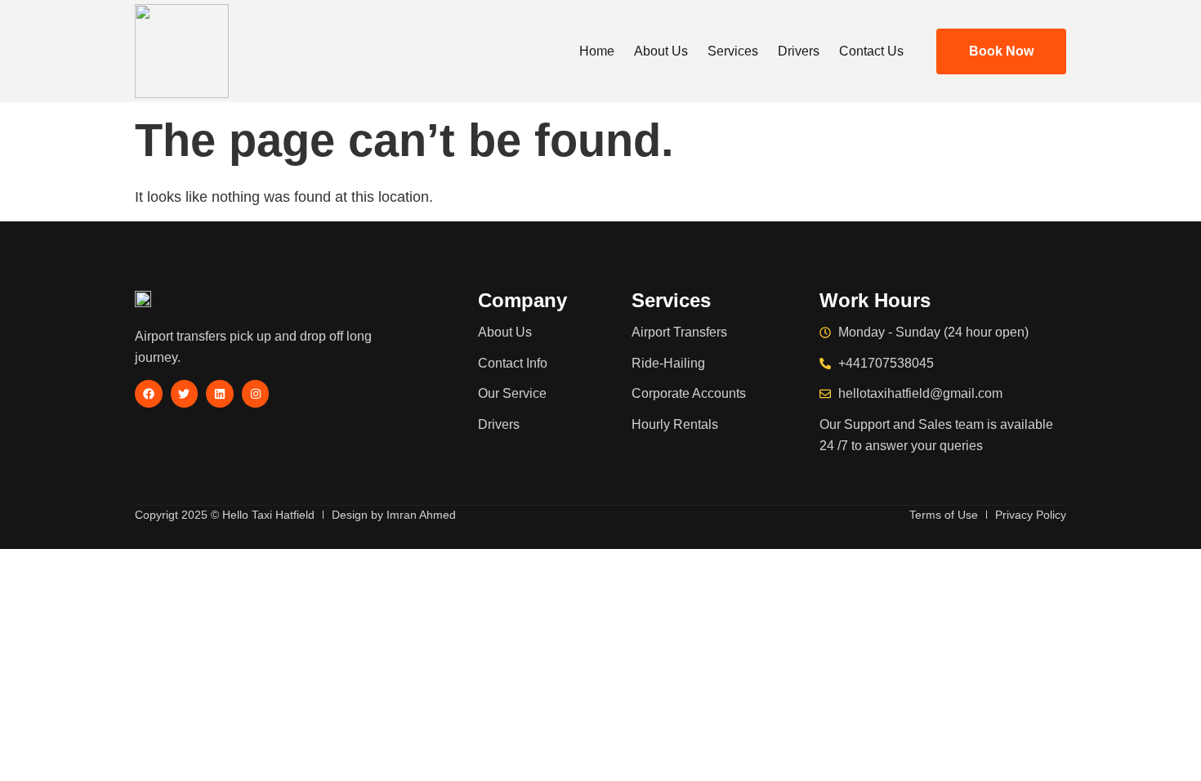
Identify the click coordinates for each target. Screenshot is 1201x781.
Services (733, 51)
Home (596, 51)
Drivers (798, 51)
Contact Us (871, 51)
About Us (661, 51)
